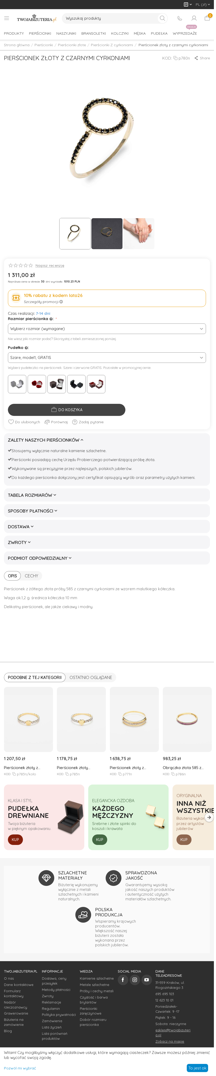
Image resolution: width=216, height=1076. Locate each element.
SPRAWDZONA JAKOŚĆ (141, 875)
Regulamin (51, 1008)
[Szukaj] (162, 18)
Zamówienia (52, 1021)
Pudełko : (18, 347)
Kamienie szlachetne (97, 978)
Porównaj (59, 422)
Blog (8, 1031)
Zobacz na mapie (169, 1041)
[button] (202, 58)
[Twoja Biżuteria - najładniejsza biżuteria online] (37, 18)
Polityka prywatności (59, 1014)
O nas (9, 978)
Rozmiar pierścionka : (31, 318)
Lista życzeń (52, 1027)
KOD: (167, 58)
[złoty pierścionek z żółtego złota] (107, 140)
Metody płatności (56, 990)
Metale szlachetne (94, 985)
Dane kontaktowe (18, 985)
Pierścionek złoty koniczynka (72, 767)
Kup (15, 839)
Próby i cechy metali (97, 991)
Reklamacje (51, 1002)
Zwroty (47, 996)
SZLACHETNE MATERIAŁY (72, 875)
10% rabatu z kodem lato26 (53, 295)
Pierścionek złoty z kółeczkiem (21, 767)
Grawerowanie (16, 1013)
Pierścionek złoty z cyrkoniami (127, 767)
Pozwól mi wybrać (20, 1068)
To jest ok (197, 1067)
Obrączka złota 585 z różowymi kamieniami (182, 767)
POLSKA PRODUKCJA (108, 912)
